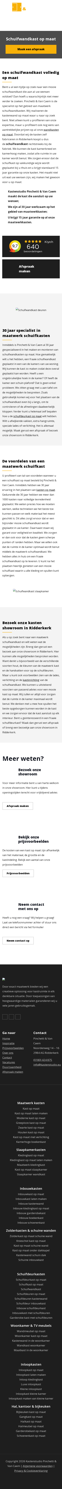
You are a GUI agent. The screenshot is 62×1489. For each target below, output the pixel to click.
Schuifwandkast (31, 1289)
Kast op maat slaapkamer (31, 1169)
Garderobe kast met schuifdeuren (31, 1317)
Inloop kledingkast (31, 1379)
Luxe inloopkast (31, 1384)
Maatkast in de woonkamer (31, 1350)
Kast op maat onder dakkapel (31, 1250)
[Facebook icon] (26, 1477)
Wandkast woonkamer (31, 1345)
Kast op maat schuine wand (31, 1245)
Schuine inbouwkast (31, 1260)
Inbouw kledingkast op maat (31, 1208)
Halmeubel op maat (31, 1426)
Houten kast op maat (31, 1132)
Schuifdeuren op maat (31, 1294)
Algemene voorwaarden (38, 1466)
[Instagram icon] (36, 1477)
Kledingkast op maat (31, 1155)
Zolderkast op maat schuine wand (31, 1236)
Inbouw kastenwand (31, 1203)
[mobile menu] (57, 7)
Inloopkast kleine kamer (31, 1394)
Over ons (7, 1053)
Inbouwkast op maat (31, 1194)
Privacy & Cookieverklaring (31, 1471)
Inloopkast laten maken (31, 1375)
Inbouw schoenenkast (31, 1222)
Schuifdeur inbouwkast (31, 1303)
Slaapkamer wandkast (31, 1174)
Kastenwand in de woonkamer (31, 1340)
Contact (7, 1057)
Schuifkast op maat (31, 1284)
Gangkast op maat (31, 1416)
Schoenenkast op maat (31, 1436)
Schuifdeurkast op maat (31, 1279)
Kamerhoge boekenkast (31, 1142)
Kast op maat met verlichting (31, 1137)
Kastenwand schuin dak (31, 1255)
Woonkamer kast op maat (31, 1336)
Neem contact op (18, 940)
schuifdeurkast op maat (27, 416)
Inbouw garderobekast (31, 1213)
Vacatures (8, 1062)
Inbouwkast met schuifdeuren (31, 1313)
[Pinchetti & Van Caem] (31, 6)
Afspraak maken (26, 268)
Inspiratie (8, 1043)
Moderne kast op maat (31, 1118)
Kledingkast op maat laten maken (31, 1160)
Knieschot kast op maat (31, 1241)
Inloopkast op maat (31, 1370)
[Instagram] (18, 1017)
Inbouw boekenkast (31, 1218)
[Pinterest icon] (31, 1477)
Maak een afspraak (31, 49)
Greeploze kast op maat (31, 1123)
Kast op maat (31, 1108)
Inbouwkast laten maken (31, 1199)
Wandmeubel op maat (31, 1331)
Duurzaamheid (11, 1067)
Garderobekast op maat (31, 1431)
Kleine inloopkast (31, 1389)
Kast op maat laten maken (31, 1113)
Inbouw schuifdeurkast (31, 1308)
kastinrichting (31, 680)
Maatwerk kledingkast (31, 1165)
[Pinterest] (12, 1017)
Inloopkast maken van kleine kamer (31, 1398)
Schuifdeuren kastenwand (31, 1298)
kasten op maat (45, 490)
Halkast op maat (31, 1421)
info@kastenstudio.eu (47, 1064)
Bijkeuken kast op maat (31, 1412)
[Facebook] (5, 1017)
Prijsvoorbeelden (18, 873)
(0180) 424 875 (42, 1060)
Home (6, 1038)
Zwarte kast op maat (31, 1127)
